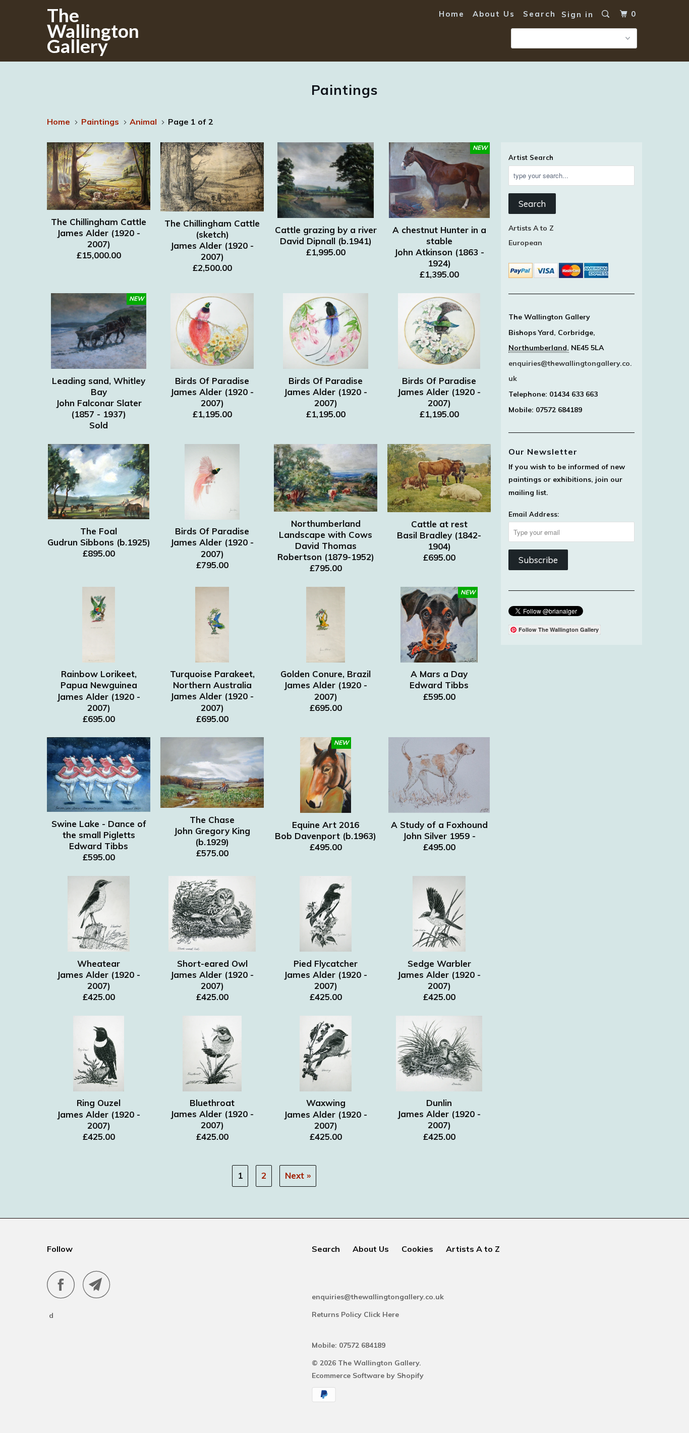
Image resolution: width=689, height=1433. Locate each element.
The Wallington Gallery (93, 30)
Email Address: (533, 514)
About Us (494, 14)
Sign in (577, 14)
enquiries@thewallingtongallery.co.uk (378, 1296)
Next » (298, 1175)
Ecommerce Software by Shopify (368, 1375)
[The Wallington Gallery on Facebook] (63, 1284)
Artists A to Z (531, 228)
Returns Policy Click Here (356, 1314)
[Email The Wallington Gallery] (99, 1284)
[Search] (607, 14)
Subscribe (538, 560)
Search (539, 14)
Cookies (417, 1249)
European (525, 242)
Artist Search (530, 157)
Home (452, 14)
